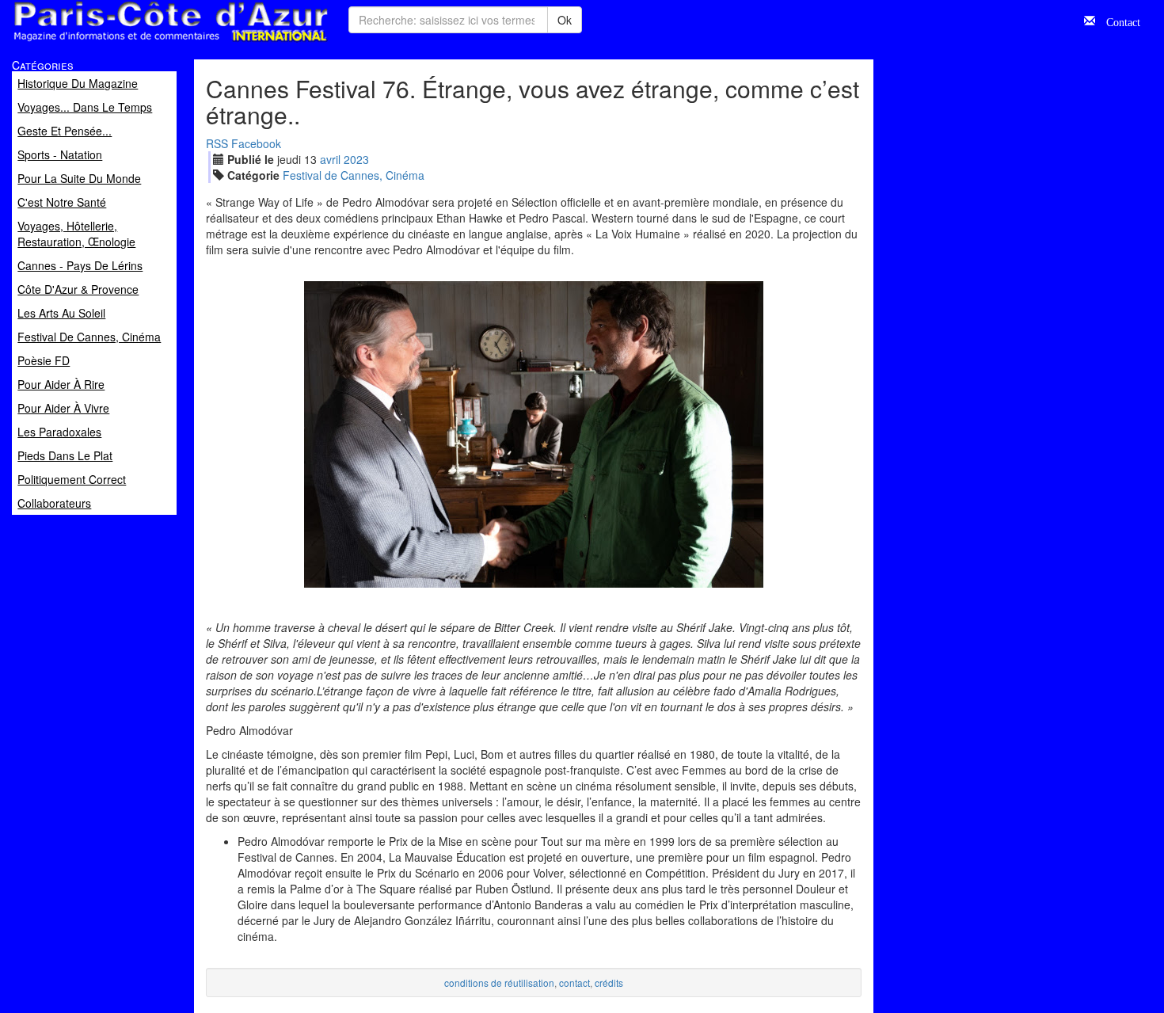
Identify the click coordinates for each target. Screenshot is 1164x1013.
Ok (564, 20)
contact (574, 982)
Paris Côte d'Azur (135, 42)
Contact (1117, 20)
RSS (217, 143)
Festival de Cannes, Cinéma (353, 175)
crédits (609, 982)
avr (330, 159)
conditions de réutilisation (499, 982)
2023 (356, 159)
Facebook (256, 143)
